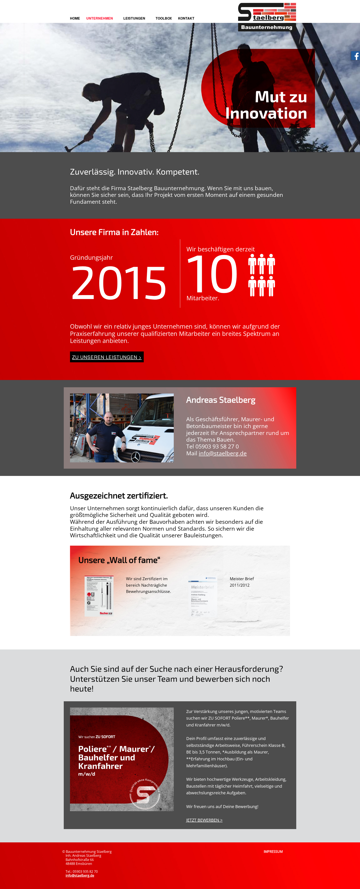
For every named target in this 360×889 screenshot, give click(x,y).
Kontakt (186, 18)
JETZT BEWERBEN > (204, 820)
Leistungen (134, 18)
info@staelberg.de (223, 453)
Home (75, 18)
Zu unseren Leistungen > (107, 357)
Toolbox (164, 18)
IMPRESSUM (273, 851)
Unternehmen (99, 18)
